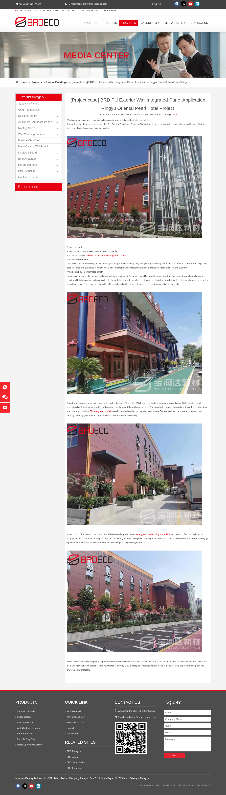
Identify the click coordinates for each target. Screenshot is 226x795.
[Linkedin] (197, 3)
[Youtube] (190, 3)
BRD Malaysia (74, 751)
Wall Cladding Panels (31, 134)
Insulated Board (27, 152)
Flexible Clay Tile (28, 140)
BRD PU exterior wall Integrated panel (106, 255)
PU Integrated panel (100, 411)
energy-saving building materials (153, 534)
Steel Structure (27, 171)
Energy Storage (27, 158)
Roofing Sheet (26, 128)
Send (174, 755)
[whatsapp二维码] (131, 738)
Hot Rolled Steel (28, 164)
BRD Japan (73, 757)
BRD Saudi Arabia (76, 762)
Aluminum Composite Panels (35, 122)
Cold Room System (29, 109)
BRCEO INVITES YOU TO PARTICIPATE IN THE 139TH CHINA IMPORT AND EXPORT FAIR (67, 10)
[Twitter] (183, 3)
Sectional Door (24, 717)
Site (175, 114)
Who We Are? (74, 711)
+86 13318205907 (147, 711)
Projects (71, 728)
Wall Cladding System (28, 728)
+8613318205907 (32, 4)
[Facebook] (177, 3)
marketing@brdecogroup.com (91, 3)
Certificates (72, 733)
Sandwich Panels (28, 103)
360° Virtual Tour (75, 722)
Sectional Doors (27, 115)
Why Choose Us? (76, 717)
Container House (28, 177)
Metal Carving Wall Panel (33, 146)
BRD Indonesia (74, 768)
